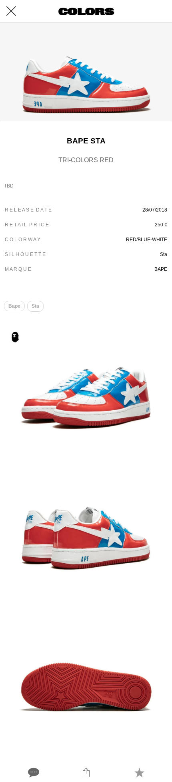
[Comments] (32, 772)
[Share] (86, 772)
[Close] (11, 11)
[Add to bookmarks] (139, 772)
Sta (35, 306)
